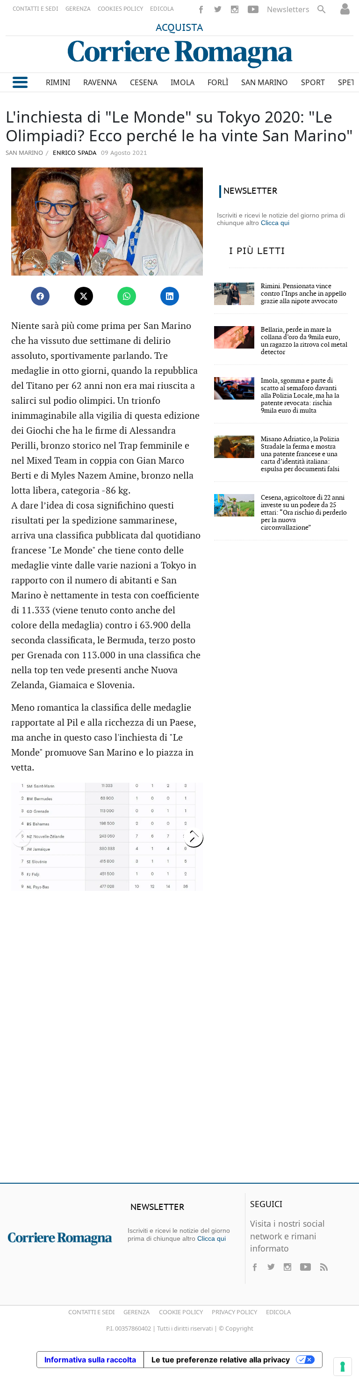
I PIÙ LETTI (257, 251)
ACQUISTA (179, 28)
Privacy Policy (234, 1312)
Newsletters (288, 9)
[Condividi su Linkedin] (169, 296)
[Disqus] (179, 1040)
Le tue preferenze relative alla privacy (220, 1359)
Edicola (278, 1312)
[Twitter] (218, 9)
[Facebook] (201, 9)
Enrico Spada (73, 153)
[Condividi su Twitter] (83, 296)
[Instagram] (234, 9)
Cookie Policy (181, 1312)
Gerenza (136, 1312)
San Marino (24, 152)
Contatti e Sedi (91, 1312)
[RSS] (323, 1267)
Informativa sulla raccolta (90, 1359)
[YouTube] (253, 9)
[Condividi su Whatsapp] (126, 296)
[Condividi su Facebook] (40, 296)
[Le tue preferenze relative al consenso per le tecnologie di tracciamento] (343, 1367)
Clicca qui (275, 222)
